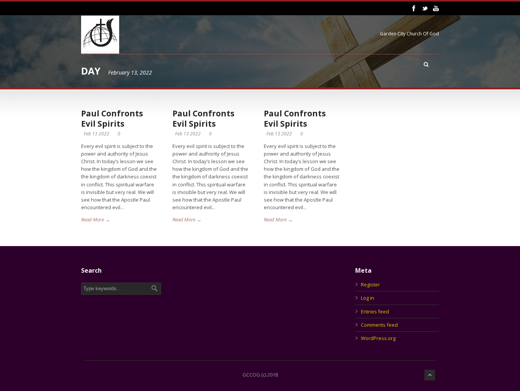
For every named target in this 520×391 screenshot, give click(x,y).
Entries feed (375, 311)
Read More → (95, 219)
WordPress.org (378, 338)
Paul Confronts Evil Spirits (112, 118)
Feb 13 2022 (96, 133)
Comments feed (379, 324)
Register (370, 284)
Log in (367, 297)
